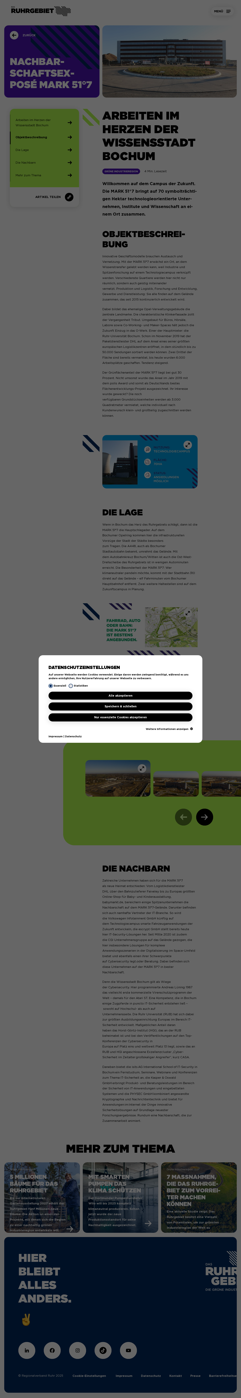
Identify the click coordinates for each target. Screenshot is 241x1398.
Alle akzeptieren (120, 695)
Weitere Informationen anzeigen (167, 729)
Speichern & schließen (121, 706)
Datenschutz (73, 736)
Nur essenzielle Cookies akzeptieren (120, 717)
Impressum (56, 736)
